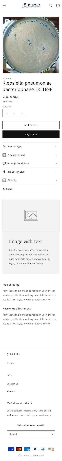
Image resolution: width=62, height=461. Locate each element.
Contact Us (12, 383)
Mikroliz (26, 455)
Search (10, 362)
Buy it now (31, 134)
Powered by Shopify (37, 455)
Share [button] (9, 188)
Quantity (6, 106)
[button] (4, 5)
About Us (12, 391)
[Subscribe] (51, 434)
